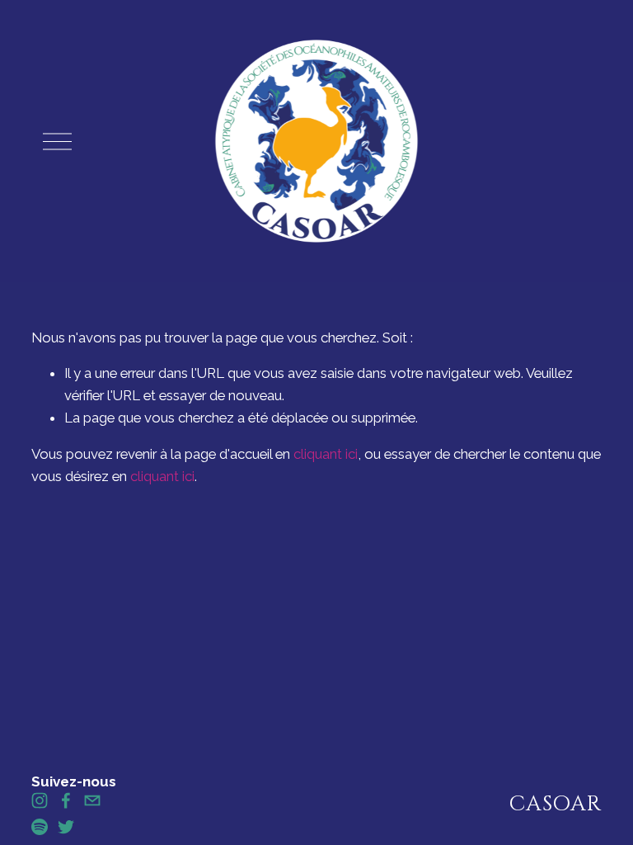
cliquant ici (325, 454)
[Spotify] (39, 827)
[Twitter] (66, 827)
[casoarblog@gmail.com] (92, 800)
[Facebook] (66, 800)
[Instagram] (39, 800)
